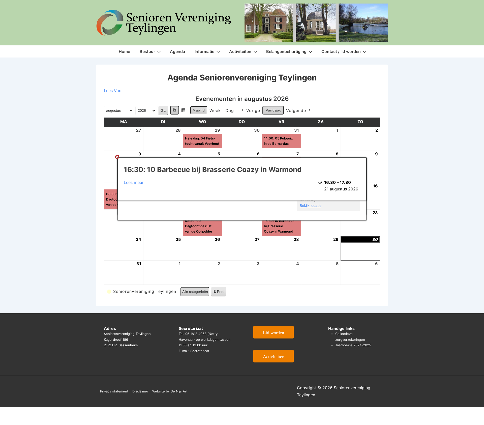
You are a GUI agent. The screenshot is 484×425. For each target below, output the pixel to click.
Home (124, 51)
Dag (229, 110)
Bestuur (147, 51)
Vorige (253, 110)
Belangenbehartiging (286, 51)
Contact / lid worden (341, 51)
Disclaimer (140, 391)
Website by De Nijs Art (170, 391)
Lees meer (133, 182)
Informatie (204, 51)
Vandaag (274, 110)
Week (215, 110)
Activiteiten (240, 51)
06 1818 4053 (195, 334)
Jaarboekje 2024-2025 (353, 345)
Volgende (296, 110)
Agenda (177, 51)
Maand (199, 110)
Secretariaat (199, 351)
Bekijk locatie (310, 205)
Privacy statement (114, 391)
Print (218, 293)
